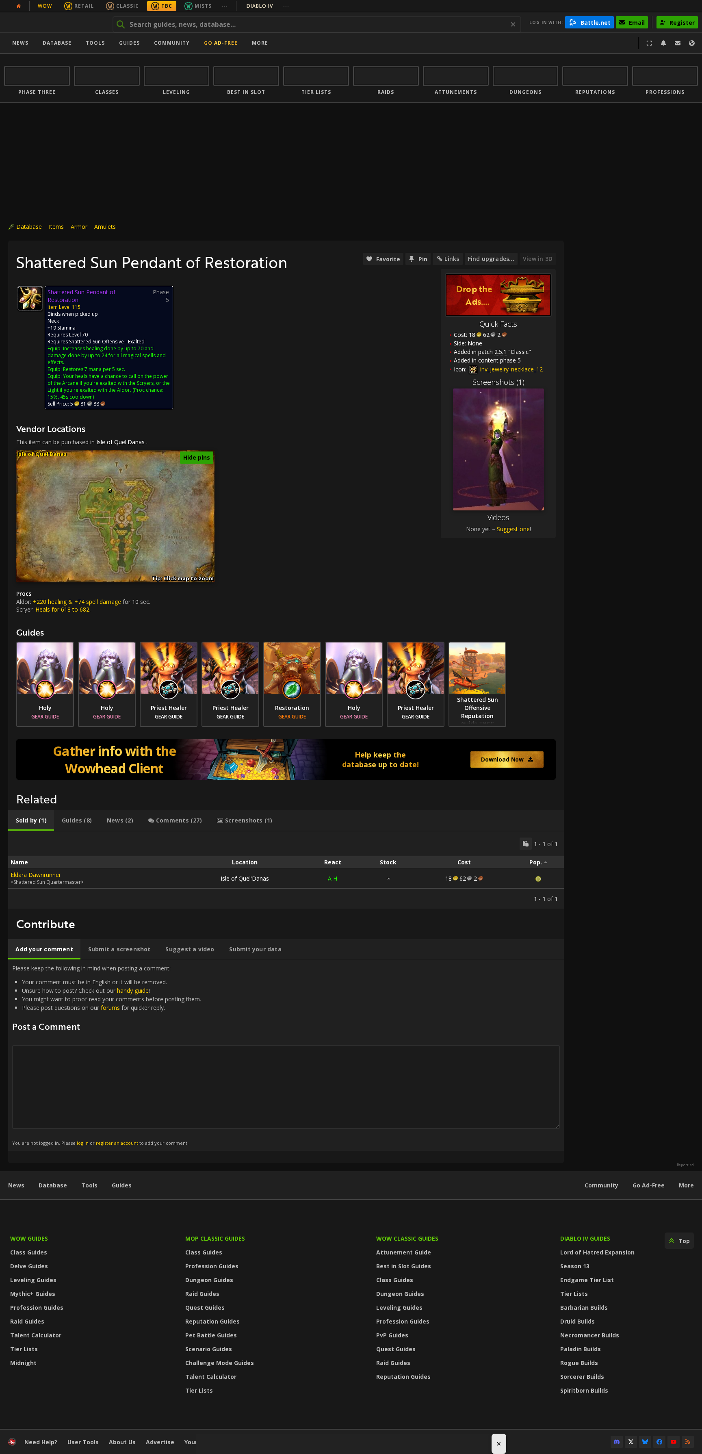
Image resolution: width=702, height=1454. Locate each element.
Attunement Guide (403, 1252)
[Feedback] (678, 43)
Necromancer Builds (589, 1335)
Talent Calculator (35, 1335)
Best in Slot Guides (403, 1266)
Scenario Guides (208, 1349)
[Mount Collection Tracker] (286, 759)
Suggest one (513, 529)
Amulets (105, 226)
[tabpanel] (286, 870)
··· (225, 5)
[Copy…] (526, 844)
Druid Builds (577, 1321)
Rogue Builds (579, 1363)
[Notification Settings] (663, 43)
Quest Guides (205, 1307)
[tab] (31, 820)
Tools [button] (95, 42)
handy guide (133, 990)
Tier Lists (24, 1349)
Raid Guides (27, 1321)
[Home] (54, 22)
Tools (89, 1185)
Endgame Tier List (587, 1280)
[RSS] (688, 1442)
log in (83, 1143)
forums (110, 1007)
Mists (203, 5)
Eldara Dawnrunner (36, 875)
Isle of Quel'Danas (120, 442)
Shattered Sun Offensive (96, 341)
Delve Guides (29, 1266)
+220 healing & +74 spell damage (77, 601)
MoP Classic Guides (215, 1238)
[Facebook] (659, 1442)
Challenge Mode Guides (219, 1363)
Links (451, 259)
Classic (127, 5)
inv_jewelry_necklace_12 (511, 369)
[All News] (18, 6)
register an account (117, 1143)
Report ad (685, 1165)
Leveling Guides (33, 1280)
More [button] (260, 42)
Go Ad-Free (221, 42)
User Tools (83, 1442)
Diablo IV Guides (585, 1238)
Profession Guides (36, 1307)
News (20, 42)
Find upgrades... (491, 259)
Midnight (23, 1363)
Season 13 (574, 1266)
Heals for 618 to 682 (62, 609)
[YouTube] (673, 1442)
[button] (110, 490)
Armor (79, 226)
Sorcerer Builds (582, 1376)
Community (172, 42)
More (686, 1185)
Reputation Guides (212, 1321)
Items (56, 226)
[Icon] (30, 298)
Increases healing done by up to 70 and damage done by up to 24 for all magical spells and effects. (107, 355)
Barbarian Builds (584, 1307)
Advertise (160, 1442)
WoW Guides (29, 1238)
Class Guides (28, 1252)
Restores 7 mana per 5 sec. (94, 369)
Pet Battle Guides (211, 1335)
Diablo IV (268, 5)
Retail (84, 5)
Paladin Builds (580, 1349)
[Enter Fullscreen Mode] (649, 43)
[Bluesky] (645, 1442)
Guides (129, 42)
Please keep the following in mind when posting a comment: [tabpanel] (106, 1055)
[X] (631, 1442)
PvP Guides (392, 1335)
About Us (122, 1442)
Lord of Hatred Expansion (597, 1252)
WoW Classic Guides (407, 1238)
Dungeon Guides (209, 1280)
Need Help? (40, 1442)
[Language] (692, 43)
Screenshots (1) (498, 382)
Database (57, 42)
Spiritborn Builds (584, 1390)
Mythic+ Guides (32, 1294)
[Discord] (617, 1442)
